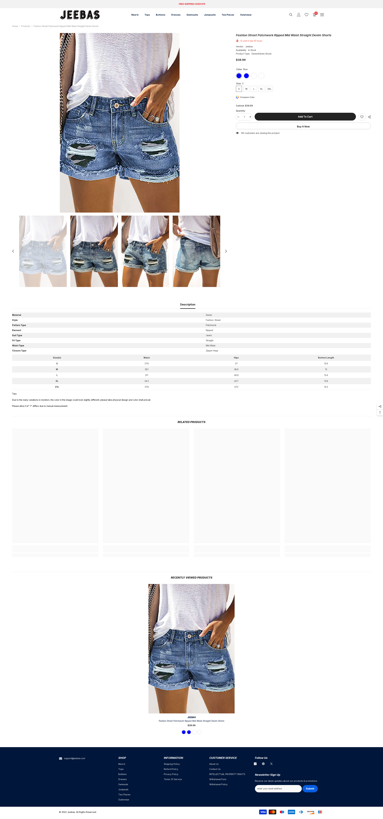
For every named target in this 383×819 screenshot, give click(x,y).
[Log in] (299, 14)
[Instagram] (255, 764)
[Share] (368, 117)
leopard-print (199, 732)
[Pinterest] (263, 764)
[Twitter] (271, 764)
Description (187, 304)
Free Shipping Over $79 (192, 4)
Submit (310, 788)
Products (25, 26)
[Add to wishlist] (362, 117)
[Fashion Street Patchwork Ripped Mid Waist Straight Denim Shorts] (191, 649)
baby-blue (189, 732)
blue (183, 732)
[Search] (291, 15)
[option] (119, 123)
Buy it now (303, 126)
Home (15, 26)
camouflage (194, 732)
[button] (13, 251)
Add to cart (305, 116)
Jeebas (249, 46)
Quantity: (241, 110)
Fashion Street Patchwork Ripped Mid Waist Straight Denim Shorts (191, 721)
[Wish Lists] (306, 14)
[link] (55, 550)
